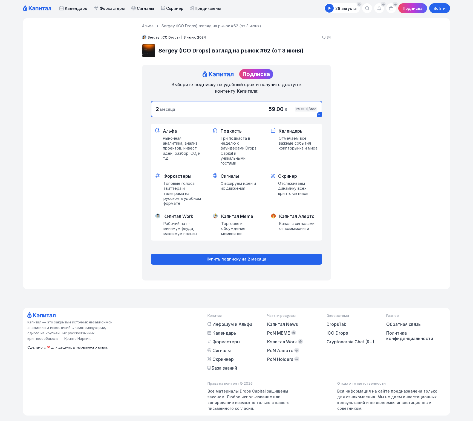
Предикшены (208, 8)
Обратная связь (403, 324)
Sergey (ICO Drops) (164, 37)
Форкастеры (112, 8)
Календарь (76, 8)
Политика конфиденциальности (409, 335)
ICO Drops (337, 333)
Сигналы (145, 8)
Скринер (174, 8)
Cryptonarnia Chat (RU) (350, 341)
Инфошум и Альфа (232, 324)
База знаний (224, 368)
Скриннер (223, 359)
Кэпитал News (282, 324)
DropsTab (337, 324)
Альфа (148, 26)
